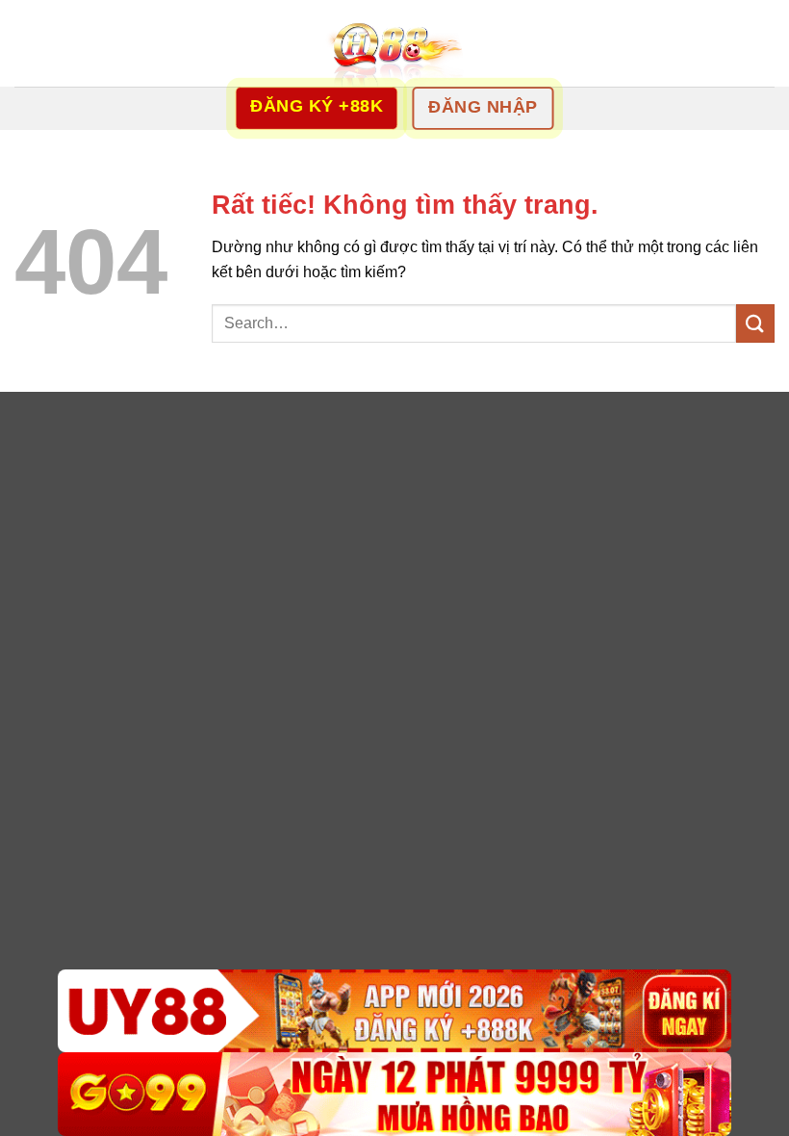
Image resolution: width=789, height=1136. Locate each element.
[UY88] (394, 1011)
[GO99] (394, 1094)
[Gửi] (755, 323)
